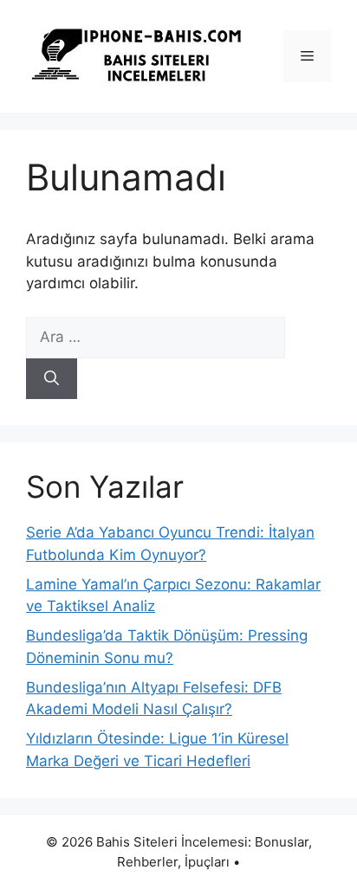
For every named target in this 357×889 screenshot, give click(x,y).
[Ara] (51, 379)
